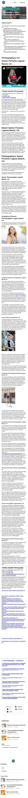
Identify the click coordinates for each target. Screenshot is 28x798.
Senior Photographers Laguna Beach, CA (11, 598)
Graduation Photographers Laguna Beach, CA (12, 600)
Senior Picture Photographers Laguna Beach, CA (13, 613)
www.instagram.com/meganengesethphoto (12, 453)
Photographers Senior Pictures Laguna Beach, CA (14, 31)
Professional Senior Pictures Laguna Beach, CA (15, 46)
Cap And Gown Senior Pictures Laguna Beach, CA (13, 590)
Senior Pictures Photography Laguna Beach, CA (13, 623)
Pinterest (20, 709)
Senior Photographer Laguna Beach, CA (13, 32)
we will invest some (20, 294)
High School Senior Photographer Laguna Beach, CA (14, 607)
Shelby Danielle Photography (10, 28)
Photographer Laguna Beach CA (11, 8)
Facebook (20, 706)
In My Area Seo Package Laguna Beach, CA (12, 638)
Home (15, 2)
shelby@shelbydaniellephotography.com (15, 574)
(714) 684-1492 (6, 96)
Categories (22, 2)
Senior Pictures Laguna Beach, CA (10, 618)
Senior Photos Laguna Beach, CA (11, 39)
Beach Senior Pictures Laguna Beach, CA (12, 30)
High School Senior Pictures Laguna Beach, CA (13, 624)
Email (11, 711)
